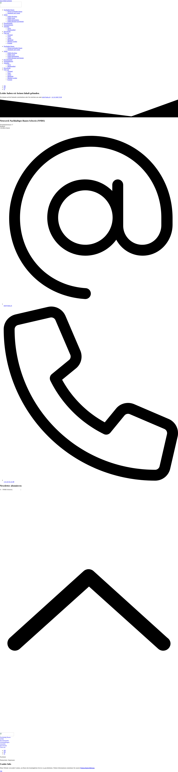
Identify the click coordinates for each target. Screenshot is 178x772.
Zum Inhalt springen (6, 1)
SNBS (6, 15)
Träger (9, 38)
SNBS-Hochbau (12, 16)
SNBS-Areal (11, 18)
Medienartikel (11, 30)
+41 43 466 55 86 (56, 97)
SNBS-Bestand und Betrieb (15, 21)
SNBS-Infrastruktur (13, 20)
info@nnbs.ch (46, 97)
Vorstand (10, 35)
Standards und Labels (13, 13)
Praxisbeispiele (8, 23)
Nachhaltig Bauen (9, 10)
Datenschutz (16, 489)
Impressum (24, 489)
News (9, 28)
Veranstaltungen (8, 25)
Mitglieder (10, 40)
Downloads (7, 31)
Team (9, 36)
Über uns (6, 33)
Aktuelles (6, 26)
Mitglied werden (12, 41)
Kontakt (9, 43)
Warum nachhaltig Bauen (14, 11)
